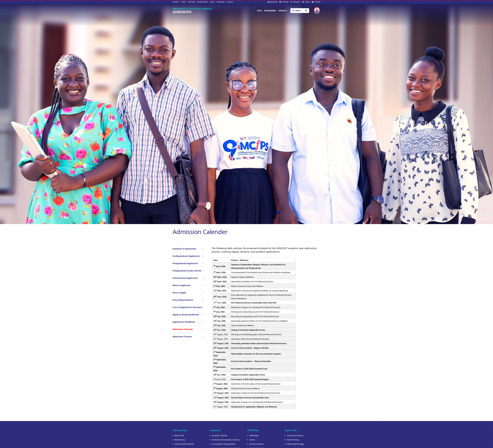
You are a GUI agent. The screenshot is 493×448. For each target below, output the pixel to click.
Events (252, 439)
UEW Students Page (295, 444)
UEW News (254, 435)
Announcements (256, 444)
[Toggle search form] (306, 10)
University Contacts (295, 435)
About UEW (179, 435)
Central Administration (184, 444)
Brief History (179, 439)
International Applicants (185, 278)
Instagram (296, 2)
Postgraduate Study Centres (187, 270)
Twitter (307, 2)
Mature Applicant (182, 285)
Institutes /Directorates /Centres (225, 439)
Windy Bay (273, 2)
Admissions (182, 11)
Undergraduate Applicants (186, 256)
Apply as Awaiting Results (186, 314)
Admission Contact (182, 336)
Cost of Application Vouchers (187, 307)
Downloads (221, 2)
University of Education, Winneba (192, 9)
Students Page (202, 2)
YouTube (317, 2)
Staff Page (191, 2)
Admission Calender (183, 329)
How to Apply (179, 292)
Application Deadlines (184, 321)
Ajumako (176, 2)
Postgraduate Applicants (185, 263)
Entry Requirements (183, 300)
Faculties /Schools (219, 435)
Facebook (285, 2)
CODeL (183, 2)
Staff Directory (293, 439)
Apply (259, 11)
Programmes (270, 11)
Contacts (230, 2)
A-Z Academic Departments (223, 444)
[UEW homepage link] (316, 10)
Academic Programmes (184, 248)
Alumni (212, 2)
